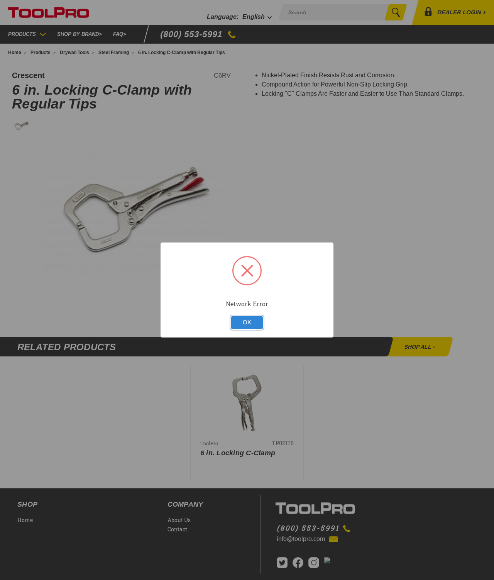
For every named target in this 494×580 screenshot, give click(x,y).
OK (247, 322)
